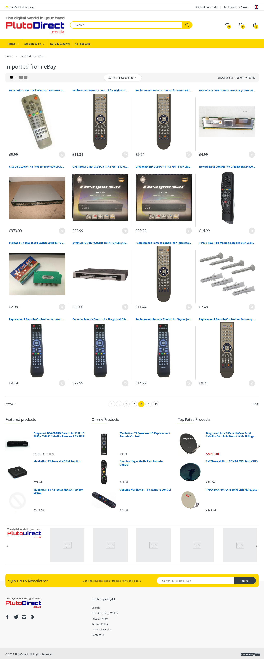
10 (156, 404)
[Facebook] (7, 617)
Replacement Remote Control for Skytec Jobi (163, 319)
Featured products (20, 419)
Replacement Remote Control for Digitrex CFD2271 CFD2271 (100, 90)
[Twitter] (16, 617)
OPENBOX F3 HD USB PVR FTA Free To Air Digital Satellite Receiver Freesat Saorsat (100, 166)
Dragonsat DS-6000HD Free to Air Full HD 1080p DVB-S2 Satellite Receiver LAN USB (59, 435)
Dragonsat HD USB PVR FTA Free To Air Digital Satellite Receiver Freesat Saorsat (164, 166)
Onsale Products (105, 419)
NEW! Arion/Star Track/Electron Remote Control (37, 90)
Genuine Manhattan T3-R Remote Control (145, 489)
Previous (10, 404)
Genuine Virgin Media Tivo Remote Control (141, 463)
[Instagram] (24, 617)
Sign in (244, 7)
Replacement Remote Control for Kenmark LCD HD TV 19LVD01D (164, 90)
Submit (245, 580)
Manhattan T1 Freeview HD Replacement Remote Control (145, 435)
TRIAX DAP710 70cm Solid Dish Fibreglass (231, 489)
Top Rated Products (194, 419)
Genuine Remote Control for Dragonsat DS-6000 (100, 319)
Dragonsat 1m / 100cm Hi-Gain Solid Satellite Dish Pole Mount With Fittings (230, 435)
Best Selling (126, 77)
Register (232, 7)
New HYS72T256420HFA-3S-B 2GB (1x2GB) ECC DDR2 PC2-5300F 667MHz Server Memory (227, 90)
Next (255, 404)
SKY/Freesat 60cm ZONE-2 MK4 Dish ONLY (232, 461)
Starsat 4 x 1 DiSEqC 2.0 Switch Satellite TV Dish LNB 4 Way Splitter (37, 243)
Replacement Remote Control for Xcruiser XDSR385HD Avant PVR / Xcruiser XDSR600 (37, 319)
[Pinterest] (32, 617)
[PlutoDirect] (35, 24)
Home (8, 56)
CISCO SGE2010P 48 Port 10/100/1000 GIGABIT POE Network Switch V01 (37, 166)
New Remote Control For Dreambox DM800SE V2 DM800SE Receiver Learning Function (227, 166)
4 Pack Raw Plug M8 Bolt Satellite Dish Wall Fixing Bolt (227, 243)
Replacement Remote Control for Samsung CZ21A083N (227, 319)
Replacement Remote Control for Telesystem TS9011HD (164, 243)
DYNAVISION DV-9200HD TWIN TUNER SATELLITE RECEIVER (100, 243)
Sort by (112, 77)
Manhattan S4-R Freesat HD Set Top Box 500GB (58, 491)
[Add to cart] (62, 154)
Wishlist (47, 395)
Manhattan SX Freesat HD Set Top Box (57, 461)
